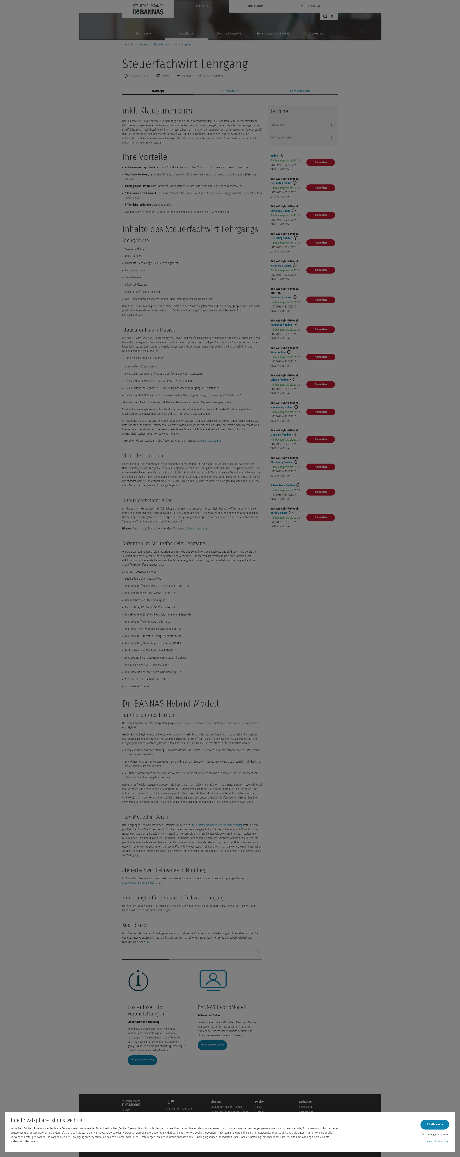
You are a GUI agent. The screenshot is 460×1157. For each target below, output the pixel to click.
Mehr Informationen (437, 1141)
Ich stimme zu (435, 1124)
